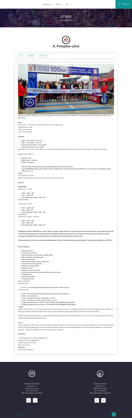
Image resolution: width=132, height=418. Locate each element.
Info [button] (20, 55)
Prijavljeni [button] (43, 55)
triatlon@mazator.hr (100, 395)
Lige (68, 4)
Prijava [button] (31, 55)
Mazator (19, 414)
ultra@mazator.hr (32, 395)
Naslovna (48, 4)
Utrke (59, 4)
